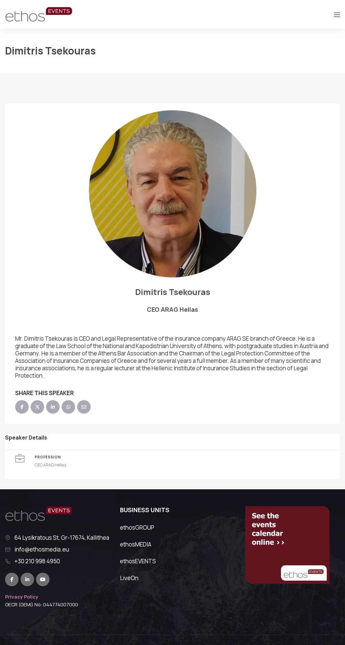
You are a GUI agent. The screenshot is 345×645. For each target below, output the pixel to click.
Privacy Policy (21, 597)
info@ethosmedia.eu (41, 549)
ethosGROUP (137, 527)
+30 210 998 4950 (37, 561)
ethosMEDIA (135, 544)
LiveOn (129, 578)
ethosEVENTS (138, 561)
